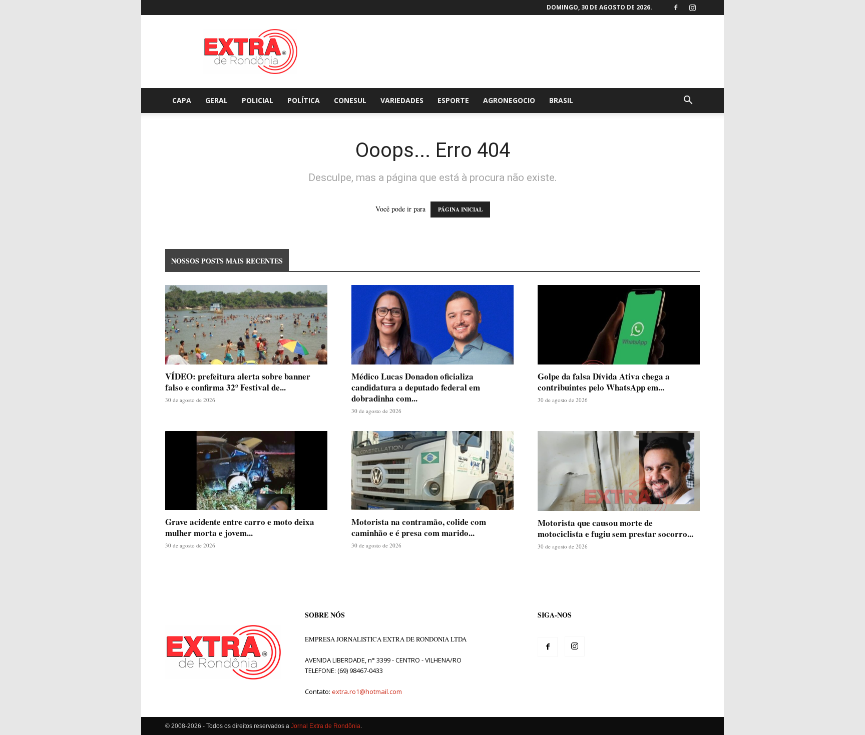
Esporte (453, 100)
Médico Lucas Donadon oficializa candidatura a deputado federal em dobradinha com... (415, 387)
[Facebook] (675, 7)
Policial (257, 100)
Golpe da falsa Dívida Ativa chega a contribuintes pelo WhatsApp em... (604, 382)
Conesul (350, 100)
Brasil (561, 100)
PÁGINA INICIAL (460, 210)
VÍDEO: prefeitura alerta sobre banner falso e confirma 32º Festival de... (237, 382)
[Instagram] (692, 7)
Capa (181, 100)
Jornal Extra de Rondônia (325, 726)
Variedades (401, 100)
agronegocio (509, 100)
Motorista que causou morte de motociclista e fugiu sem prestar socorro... (615, 528)
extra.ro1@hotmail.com (367, 691)
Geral (216, 100)
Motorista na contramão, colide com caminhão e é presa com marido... (418, 527)
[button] (688, 101)
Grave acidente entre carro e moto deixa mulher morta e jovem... (239, 527)
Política (303, 100)
